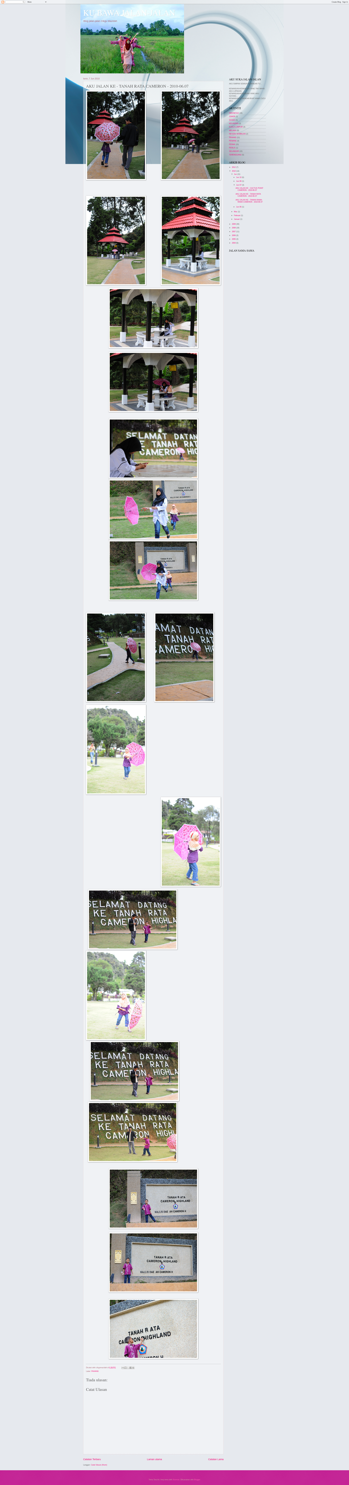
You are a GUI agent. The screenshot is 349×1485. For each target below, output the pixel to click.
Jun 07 (239, 185)
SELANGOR (234, 151)
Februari (237, 215)
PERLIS (232, 148)
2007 (234, 232)
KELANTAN (233, 123)
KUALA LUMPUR (236, 127)
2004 (234, 243)
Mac (236, 212)
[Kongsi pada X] (128, 1367)
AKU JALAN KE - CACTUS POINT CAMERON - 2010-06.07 (249, 189)
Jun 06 (239, 207)
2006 (234, 235)
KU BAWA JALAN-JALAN (129, 12)
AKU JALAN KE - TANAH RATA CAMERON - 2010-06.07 (248, 195)
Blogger (197, 1480)
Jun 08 (239, 181)
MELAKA (232, 130)
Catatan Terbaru (92, 1459)
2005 (234, 239)
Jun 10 (239, 177)
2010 (234, 171)
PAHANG (95, 1371)
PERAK (232, 144)
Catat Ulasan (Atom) (99, 1465)
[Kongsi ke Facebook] (130, 1367)
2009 (234, 224)
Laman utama (154, 1459)
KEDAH (232, 120)
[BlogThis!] (125, 1367)
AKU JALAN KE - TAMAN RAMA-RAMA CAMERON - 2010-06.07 (249, 201)
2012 (234, 167)
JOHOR (232, 116)
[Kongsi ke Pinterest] (133, 1367)
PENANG (233, 141)
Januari (237, 219)
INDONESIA (234, 113)
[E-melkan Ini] (122, 1367)
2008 (234, 228)
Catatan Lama (216, 1459)
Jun (235, 174)
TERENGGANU (235, 155)
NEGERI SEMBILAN (237, 134)
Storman (176, 1480)
